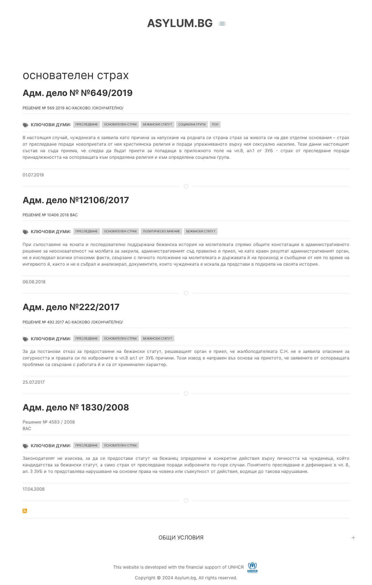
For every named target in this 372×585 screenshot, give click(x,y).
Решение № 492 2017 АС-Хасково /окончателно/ (73, 322)
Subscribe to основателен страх (25, 511)
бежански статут (157, 124)
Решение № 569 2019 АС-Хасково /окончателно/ (73, 108)
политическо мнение (161, 231)
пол (215, 124)
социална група (192, 124)
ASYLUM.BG (180, 23)
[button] (222, 23)
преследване (86, 124)
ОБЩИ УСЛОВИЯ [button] (180, 537)
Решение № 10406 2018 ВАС (50, 214)
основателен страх (120, 124)
